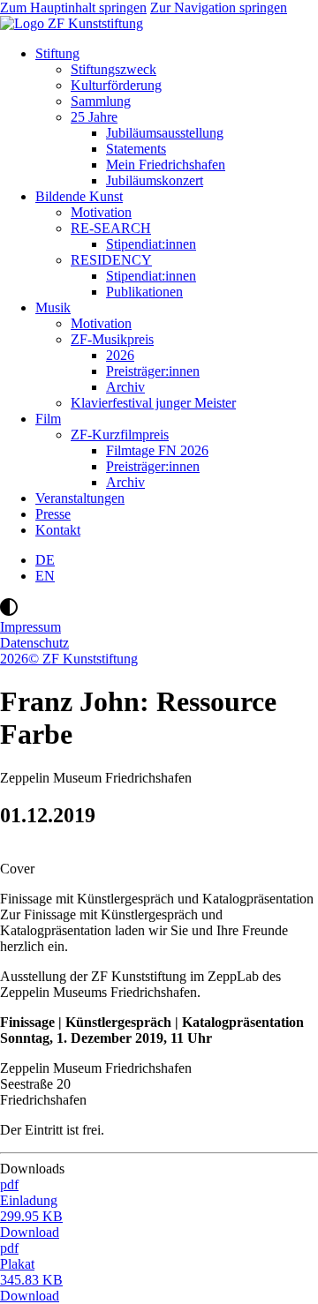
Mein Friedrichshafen (165, 164)
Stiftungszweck (113, 69)
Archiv (125, 386)
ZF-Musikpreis (112, 339)
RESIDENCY (111, 259)
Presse (53, 513)
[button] (159, 608)
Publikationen (144, 291)
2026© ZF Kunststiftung (69, 658)
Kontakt (57, 529)
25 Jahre (94, 116)
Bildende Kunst (79, 196)
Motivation (101, 212)
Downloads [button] (37, 1168)
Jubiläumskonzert (154, 180)
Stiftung (57, 53)
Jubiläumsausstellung (164, 132)
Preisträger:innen (153, 370)
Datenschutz (34, 642)
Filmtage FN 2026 (157, 450)
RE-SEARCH (111, 228)
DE (45, 559)
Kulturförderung (116, 85)
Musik (53, 307)
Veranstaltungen (80, 498)
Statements (136, 148)
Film (48, 418)
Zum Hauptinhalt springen (73, 7)
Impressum (30, 626)
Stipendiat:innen (151, 243)
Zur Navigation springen (218, 7)
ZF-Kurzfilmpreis (120, 434)
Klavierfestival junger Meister (153, 402)
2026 (120, 355)
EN (45, 575)
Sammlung (101, 101)
